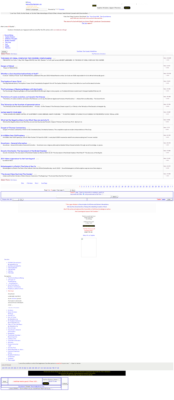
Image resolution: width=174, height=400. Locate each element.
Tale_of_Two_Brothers (15, 324)
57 (56, 368)
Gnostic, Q (11, 315)
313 (42, 368)
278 (20, 368)
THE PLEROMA (12, 268)
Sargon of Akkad (7, 66)
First (22, 183)
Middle (7, 46)
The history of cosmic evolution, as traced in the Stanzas (23, 97)
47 (17, 368)
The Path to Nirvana (14, 340)
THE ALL (10, 271)
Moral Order (12, 328)
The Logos (11, 360)
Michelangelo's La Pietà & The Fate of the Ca (18, 166)
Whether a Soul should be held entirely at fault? (19, 74)
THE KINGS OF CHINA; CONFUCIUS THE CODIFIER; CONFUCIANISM (26, 58)
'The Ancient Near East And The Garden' (17, 174)
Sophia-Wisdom (10, 37)
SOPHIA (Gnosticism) (14, 262)
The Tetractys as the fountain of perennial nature (20, 105)
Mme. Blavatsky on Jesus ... (16, 349)
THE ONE (11, 273)
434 (47, 368)
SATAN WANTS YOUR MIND (11, 112)
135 (9, 368)
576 (6, 368)
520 (45, 368)
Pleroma (7, 48)
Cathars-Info (12, 339)
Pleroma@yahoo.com (37, 386)
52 (27, 368)
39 (22, 368)
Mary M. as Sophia (89, 235)
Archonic (14, 298)
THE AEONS (11, 269)
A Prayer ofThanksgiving (12, 280)
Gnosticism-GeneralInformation (14, 330)
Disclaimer (21, 386)
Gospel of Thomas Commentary (13, 128)
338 (33, 368)
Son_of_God (12, 317)
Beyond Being (9, 35)
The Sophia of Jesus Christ (11, 81)
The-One (8, 42)
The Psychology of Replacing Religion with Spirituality (21, 89)
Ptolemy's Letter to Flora (15, 288)
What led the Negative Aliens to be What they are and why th (25, 120)
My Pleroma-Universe (98, 54)
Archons (10, 310)
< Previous (29, 183)
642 (50, 368)
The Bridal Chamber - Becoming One (14, 336)
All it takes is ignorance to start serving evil (18, 159)
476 (12, 368)
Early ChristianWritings (12, 313)
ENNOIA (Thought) (11, 39)
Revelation (11, 333)
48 (58, 368)
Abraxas (10, 342)
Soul (6, 44)
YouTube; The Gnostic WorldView (87, 51)
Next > (37, 183)
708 (53, 368)
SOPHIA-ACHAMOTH (14, 266)
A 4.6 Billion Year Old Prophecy (13, 135)
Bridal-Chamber (10, 40)
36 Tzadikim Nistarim (14, 321)
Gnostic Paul (12, 348)
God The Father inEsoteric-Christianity (14, 286)
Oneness (10, 358)
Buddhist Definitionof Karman (14, 355)
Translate (61, 9)
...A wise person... (13, 283)
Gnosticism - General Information (14, 143)
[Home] (28, 2)
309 (36, 368)
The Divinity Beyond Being (16, 278)
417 (39, 368)
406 (30, 368)
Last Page (44, 183)
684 (25, 368)
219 (3, 368)
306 (15, 368)
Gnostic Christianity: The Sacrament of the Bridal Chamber (24, 151)
